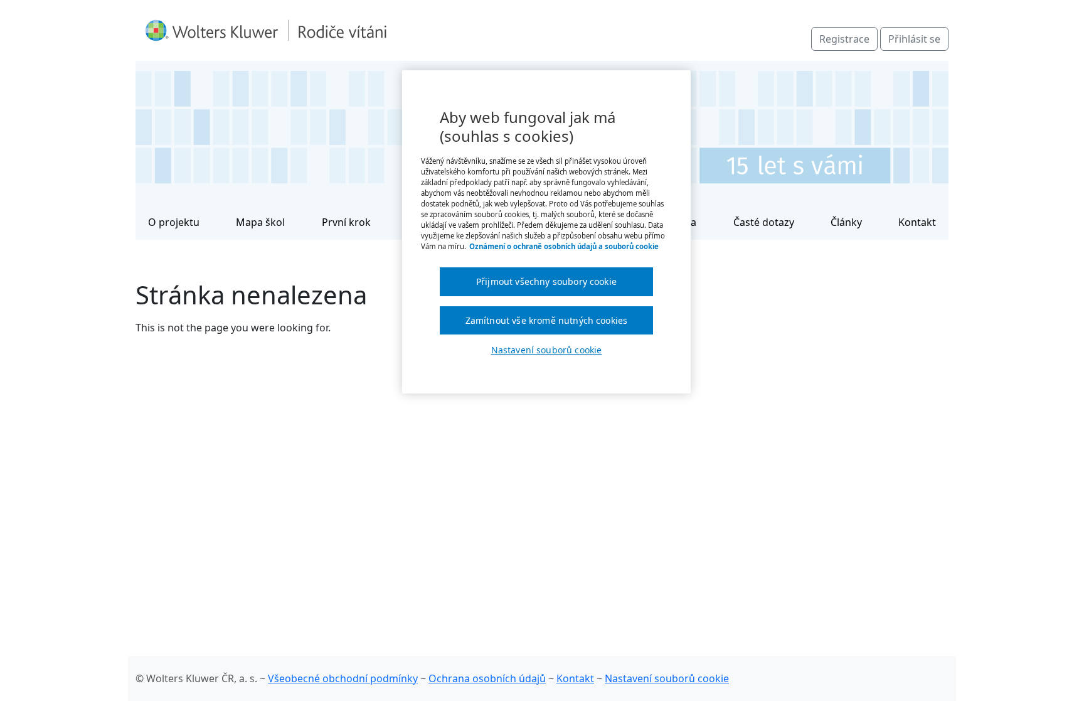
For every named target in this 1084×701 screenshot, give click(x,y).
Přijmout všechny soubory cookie (546, 281)
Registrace (844, 39)
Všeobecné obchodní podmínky (343, 678)
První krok (346, 222)
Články (846, 222)
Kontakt (917, 222)
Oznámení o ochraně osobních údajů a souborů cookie (564, 246)
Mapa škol (260, 222)
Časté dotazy (763, 222)
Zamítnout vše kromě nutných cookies (546, 320)
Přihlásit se (914, 39)
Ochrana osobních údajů (487, 678)
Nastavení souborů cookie (667, 678)
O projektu (173, 222)
